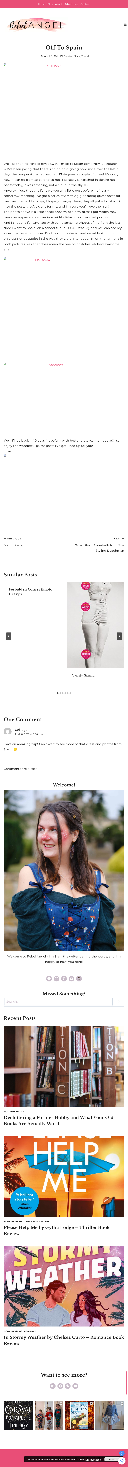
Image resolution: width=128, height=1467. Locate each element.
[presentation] (95, 625)
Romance (30, 1331)
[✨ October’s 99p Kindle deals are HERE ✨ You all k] (79, 1415)
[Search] (118, 1002)
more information (93, 1459)
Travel (85, 56)
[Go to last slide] (8, 636)
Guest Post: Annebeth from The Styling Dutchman (99, 544)
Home (41, 4)
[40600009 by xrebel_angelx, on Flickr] (64, 400)
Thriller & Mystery (36, 1221)
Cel (17, 730)
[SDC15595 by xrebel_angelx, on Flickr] (64, 112)
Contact (85, 4)
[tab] (58, 693)
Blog (50, 4)
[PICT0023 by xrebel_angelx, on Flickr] (64, 307)
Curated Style (72, 56)
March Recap (14, 542)
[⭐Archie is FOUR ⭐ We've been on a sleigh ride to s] (48, 1415)
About (58, 4)
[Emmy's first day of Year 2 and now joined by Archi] (109, 1415)
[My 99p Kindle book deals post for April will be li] (18, 1415)
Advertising (71, 4)
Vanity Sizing (83, 675)
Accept (112, 1459)
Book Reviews (13, 1221)
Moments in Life (14, 1111)
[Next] (119, 636)
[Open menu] (125, 24)
